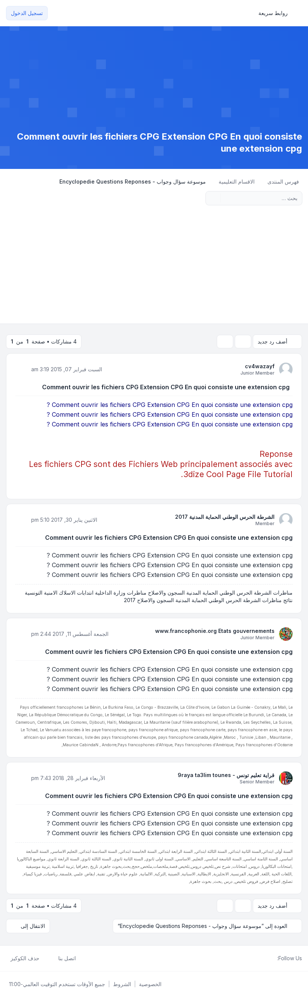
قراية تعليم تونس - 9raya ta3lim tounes (226, 775)
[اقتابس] (21, 369)
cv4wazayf (260, 366)
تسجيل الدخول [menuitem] (27, 13)
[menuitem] (276, 13)
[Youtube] (260, 958)
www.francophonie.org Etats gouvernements (215, 631)
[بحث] (226, 198)
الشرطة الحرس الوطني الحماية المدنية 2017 (225, 517)
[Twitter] (266, 958)
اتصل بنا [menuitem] (67, 958)
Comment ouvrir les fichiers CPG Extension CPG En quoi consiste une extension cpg (166, 387)
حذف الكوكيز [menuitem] (25, 958)
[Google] (254, 958)
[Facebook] (272, 958)
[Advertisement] (154, 267)
